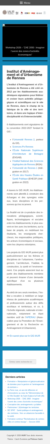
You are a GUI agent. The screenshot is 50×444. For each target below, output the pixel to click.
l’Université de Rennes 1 (24, 168)
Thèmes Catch (36, 439)
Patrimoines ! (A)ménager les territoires (23, 407)
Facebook (7, 355)
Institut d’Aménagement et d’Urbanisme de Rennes (24, 74)
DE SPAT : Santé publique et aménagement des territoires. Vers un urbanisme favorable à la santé (26, 413)
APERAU (31, 317)
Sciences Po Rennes (22, 147)
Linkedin (14, 355)
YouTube (20, 355)
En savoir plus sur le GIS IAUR (25, 336)
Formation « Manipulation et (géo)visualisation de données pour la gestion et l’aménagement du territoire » (26, 384)
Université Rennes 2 (24, 139)
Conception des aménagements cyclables (24, 404)
